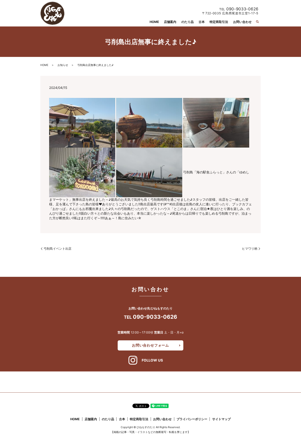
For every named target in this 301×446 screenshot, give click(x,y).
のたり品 (187, 22)
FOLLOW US (152, 360)
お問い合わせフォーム (150, 345)
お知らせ (63, 65)
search (257, 21)
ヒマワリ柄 (249, 248)
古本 (202, 22)
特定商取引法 (219, 22)
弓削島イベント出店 (57, 248)
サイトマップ (221, 419)
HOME (154, 22)
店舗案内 (170, 22)
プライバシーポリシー (192, 419)
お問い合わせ (242, 22)
